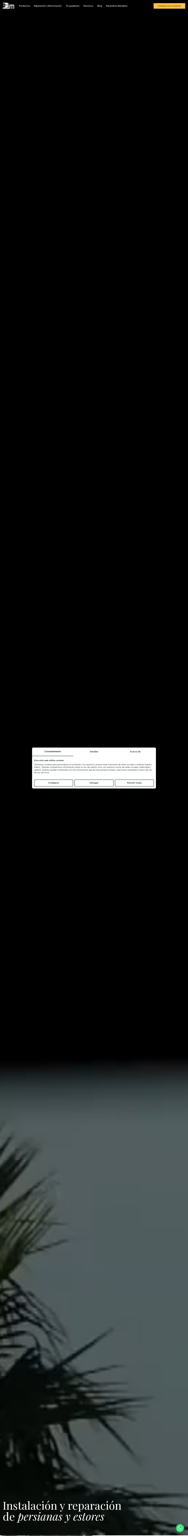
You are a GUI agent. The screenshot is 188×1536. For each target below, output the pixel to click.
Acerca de (135, 751)
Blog (99, 6)
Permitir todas (134, 783)
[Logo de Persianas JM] (8, 6)
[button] (180, 1528)
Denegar (94, 783)
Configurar (53, 783)
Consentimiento (52, 751)
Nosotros (88, 6)
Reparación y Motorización (48, 6)
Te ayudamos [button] (72, 6)
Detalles (94, 751)
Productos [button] (24, 6)
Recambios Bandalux (116, 6)
